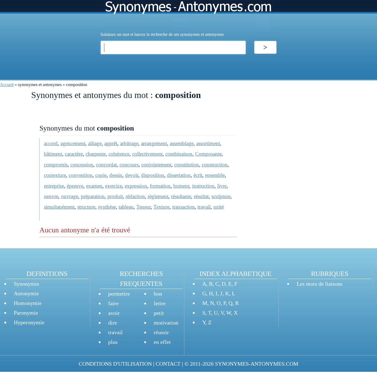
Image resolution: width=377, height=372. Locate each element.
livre (222, 186)
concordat (106, 165)
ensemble (215, 175)
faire (113, 303)
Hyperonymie (29, 322)
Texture (161, 207)
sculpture (220, 196)
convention (80, 175)
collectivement (147, 154)
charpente (96, 154)
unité (218, 207)
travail (204, 207)
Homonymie (28, 303)
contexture (55, 175)
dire (112, 323)
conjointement (156, 165)
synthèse (107, 207)
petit (159, 313)
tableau (126, 207)
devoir (131, 175)
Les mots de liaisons (320, 284)
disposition (152, 175)
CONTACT (168, 364)
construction (215, 165)
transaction (183, 207)
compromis (56, 165)
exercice (113, 186)
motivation (166, 323)
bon (158, 294)
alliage (95, 143)
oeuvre (51, 196)
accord (51, 143)
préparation (93, 196)
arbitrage (129, 143)
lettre (160, 303)
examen (94, 186)
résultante (181, 196)
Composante (208, 154)
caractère (74, 154)
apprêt (110, 143)
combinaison (178, 154)
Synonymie (26, 284)
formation (160, 186)
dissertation (179, 175)
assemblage (181, 143)
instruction (203, 186)
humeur (181, 186)
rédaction (135, 196)
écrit (197, 175)
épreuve (75, 186)
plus (113, 342)
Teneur (143, 207)
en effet (162, 342)
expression (136, 186)
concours (129, 165)
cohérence (118, 154)
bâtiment (53, 154)
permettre (119, 294)
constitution (186, 165)
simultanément (59, 207)
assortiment (208, 143)
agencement (72, 143)
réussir (161, 332)
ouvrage (69, 196)
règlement (158, 196)
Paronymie (26, 313)
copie (101, 175)
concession (81, 165)
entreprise (54, 186)
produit (115, 196)
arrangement (154, 143)
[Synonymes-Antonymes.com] (188, 15)
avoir (114, 313)
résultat (201, 196)
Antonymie (26, 293)
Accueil (7, 84)
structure (86, 207)
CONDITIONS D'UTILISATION (115, 364)
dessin (115, 175)
